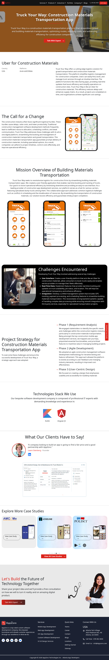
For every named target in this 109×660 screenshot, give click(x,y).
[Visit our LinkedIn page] (11, 640)
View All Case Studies (53, 556)
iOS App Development (45, 634)
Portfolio (70, 3)
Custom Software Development (49, 638)
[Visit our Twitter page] (7, 640)
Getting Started (70, 645)
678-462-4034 (95, 3)
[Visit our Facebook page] (3, 640)
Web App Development (46, 630)
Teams (67, 627)
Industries (60, 3)
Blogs (86, 3)
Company (77, 3)
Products (51, 3)
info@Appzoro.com (100, 643)
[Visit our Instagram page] (16, 640)
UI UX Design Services (45, 641)
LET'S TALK (103, 3)
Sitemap (68, 648)
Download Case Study (107, 332)
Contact (67, 634)
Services (43, 3)
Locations (68, 641)
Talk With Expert (54, 40)
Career (67, 630)
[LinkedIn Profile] (29, 454)
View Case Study (11, 536)
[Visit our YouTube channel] (20, 640)
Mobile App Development (47, 627)
